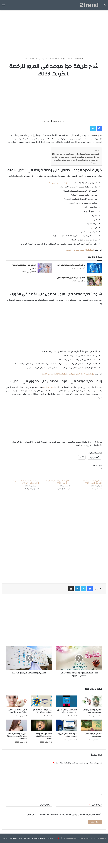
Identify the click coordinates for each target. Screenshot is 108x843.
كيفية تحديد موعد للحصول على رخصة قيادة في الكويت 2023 (75, 154)
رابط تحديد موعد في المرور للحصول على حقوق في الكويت (76, 160)
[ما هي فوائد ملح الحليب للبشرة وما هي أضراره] (16, 701)
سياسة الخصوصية (38, 838)
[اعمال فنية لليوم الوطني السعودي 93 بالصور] (91, 701)
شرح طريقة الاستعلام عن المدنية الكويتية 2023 (42, 711)
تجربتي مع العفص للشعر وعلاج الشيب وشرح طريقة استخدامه (17, 736)
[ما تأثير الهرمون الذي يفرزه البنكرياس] (94, 268)
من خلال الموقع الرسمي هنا (60, 182)
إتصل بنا (27, 838)
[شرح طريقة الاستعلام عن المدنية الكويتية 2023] (41, 701)
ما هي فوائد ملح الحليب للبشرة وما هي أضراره (17, 711)
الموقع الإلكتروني (46, 804)
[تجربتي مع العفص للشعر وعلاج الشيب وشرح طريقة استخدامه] (16, 725)
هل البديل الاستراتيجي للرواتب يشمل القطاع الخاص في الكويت (68, 373)
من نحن (5, 838)
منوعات (70, 58)
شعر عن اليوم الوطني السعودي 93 (93, 735)
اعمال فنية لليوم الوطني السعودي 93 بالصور (92, 711)
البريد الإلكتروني (95, 804)
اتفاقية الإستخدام (16, 838)
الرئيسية (78, 58)
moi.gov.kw (48, 387)
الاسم (99, 795)
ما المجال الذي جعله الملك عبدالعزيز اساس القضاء (43, 736)
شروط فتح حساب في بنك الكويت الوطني (67, 735)
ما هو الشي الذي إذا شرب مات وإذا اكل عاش (67, 711)
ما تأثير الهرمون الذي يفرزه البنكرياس (71, 265)
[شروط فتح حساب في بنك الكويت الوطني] (66, 725)
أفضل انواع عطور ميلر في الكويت (80, 250)
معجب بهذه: (95, 163)
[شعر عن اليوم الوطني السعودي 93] (91, 725)
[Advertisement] (54, 30)
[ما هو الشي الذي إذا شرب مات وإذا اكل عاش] (66, 701)
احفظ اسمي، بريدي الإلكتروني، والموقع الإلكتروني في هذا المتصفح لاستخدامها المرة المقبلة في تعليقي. (63, 814)
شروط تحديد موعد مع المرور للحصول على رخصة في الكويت (75, 157)
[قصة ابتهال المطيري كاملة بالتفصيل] (94, 281)
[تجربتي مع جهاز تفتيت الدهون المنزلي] (45, 268)
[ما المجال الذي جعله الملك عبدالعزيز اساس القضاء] (41, 725)
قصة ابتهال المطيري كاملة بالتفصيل (71, 277)
